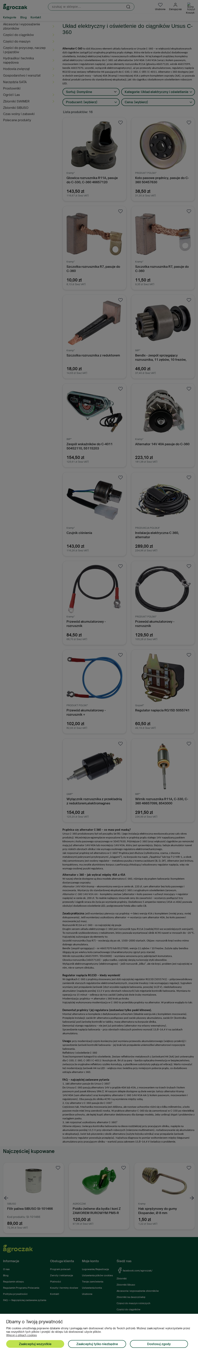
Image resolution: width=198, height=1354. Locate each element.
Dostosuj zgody (159, 1344)
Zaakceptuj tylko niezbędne (97, 1344)
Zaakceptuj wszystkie (35, 1344)
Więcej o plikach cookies (21, 1335)
